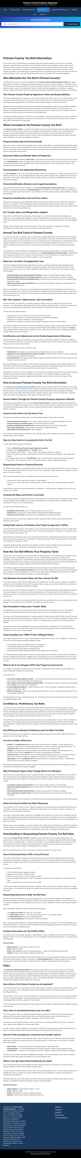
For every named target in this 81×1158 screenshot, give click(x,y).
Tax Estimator (42, 9)
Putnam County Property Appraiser (40, 3)
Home (5, 9)
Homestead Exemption (29, 9)
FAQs (34, 14)
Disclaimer (58, 1112)
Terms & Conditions (61, 1117)
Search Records (73, 24)
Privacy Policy (59, 1115)
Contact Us (42, 14)
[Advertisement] (40, 44)
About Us (58, 1107)
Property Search (14, 9)
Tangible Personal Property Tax (60, 9)
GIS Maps (74, 9)
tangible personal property (26, 100)
